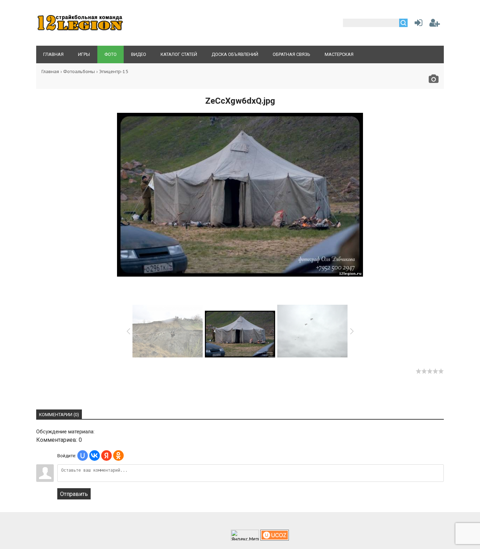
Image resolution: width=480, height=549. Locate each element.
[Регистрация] (435, 24)
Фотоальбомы (79, 72)
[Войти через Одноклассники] (118, 455)
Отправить (74, 494)
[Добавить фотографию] (434, 81)
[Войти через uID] (82, 455)
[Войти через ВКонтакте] (94, 455)
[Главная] (80, 30)
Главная (50, 72)
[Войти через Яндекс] (106, 455)
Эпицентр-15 (113, 72)
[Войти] (417, 24)
